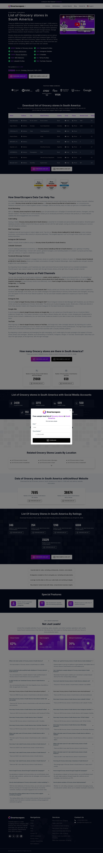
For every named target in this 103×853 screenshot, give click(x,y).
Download (53, 440)
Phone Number (37, 431)
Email (34, 424)
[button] (34, 434)
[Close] (70, 410)
